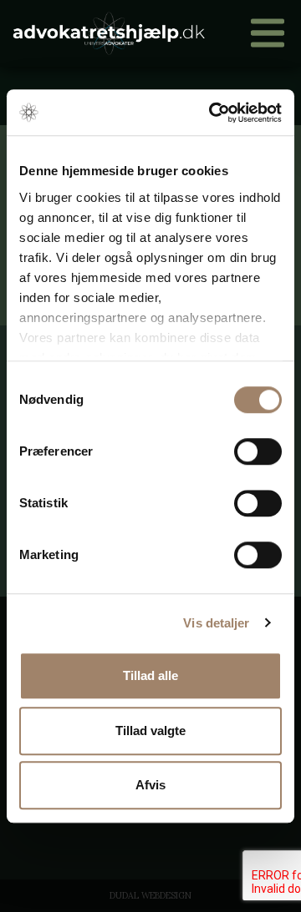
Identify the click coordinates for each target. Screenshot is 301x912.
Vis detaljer (216, 623)
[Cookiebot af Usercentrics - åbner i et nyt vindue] (212, 112)
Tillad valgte (150, 730)
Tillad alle (150, 675)
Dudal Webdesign (150, 895)
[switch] (258, 451)
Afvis (150, 785)
